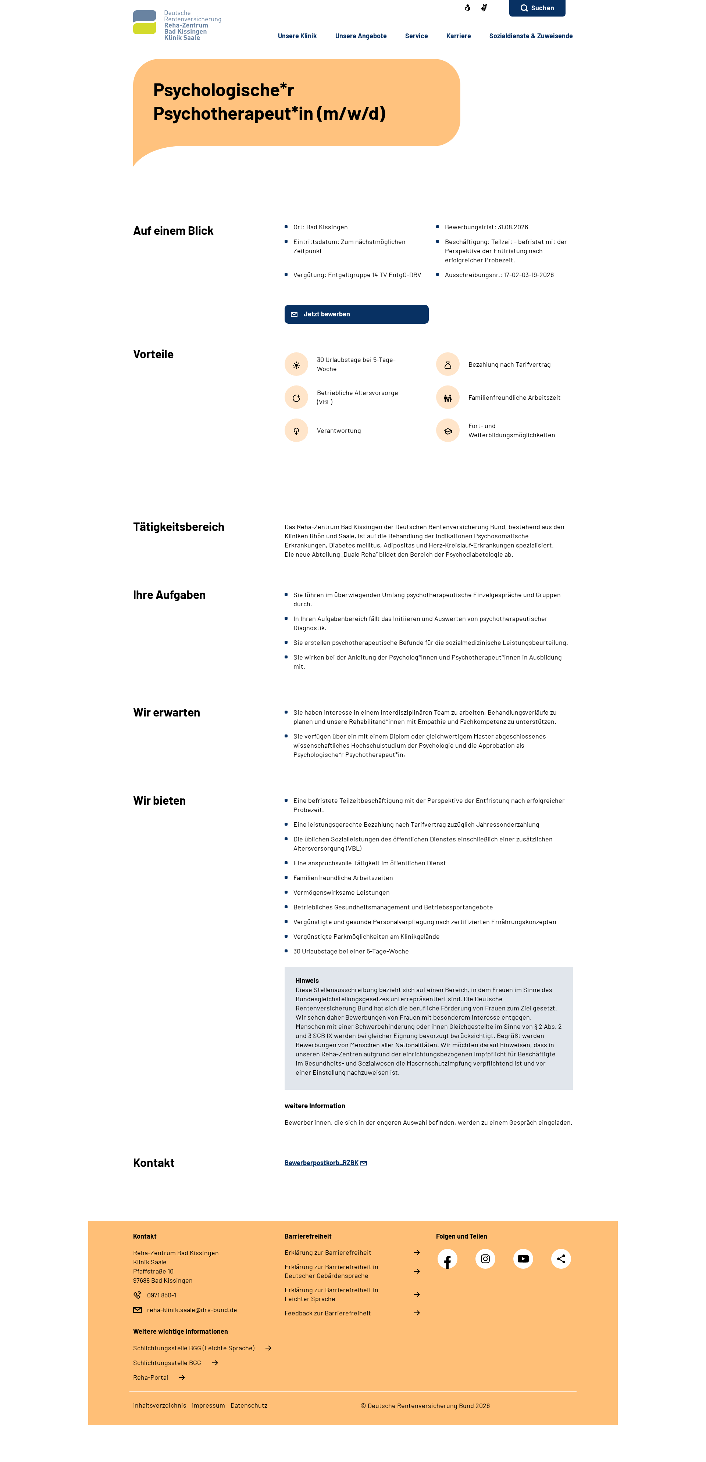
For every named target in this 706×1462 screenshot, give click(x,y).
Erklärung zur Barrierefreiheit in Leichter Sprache (331, 1294)
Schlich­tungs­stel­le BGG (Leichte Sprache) (193, 1348)
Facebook (449, 1255)
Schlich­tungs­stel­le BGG (167, 1362)
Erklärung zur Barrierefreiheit (328, 1252)
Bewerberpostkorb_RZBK (322, 1163)
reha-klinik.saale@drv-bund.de (192, 1309)
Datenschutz (249, 1405)
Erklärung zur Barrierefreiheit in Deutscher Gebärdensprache (331, 1270)
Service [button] (416, 36)
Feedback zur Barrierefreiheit (328, 1313)
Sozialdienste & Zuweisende (531, 36)
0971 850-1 (161, 1295)
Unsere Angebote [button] (361, 36)
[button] (537, 8)
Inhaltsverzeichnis (159, 1405)
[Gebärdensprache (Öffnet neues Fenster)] (484, 8)
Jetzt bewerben (327, 314)
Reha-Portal (150, 1377)
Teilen (561, 1258)
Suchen (542, 8)
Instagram (487, 1255)
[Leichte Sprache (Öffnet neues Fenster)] (467, 8)
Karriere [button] (458, 36)
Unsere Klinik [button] (297, 36)
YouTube (525, 1255)
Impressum (208, 1405)
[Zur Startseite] (182, 25)
